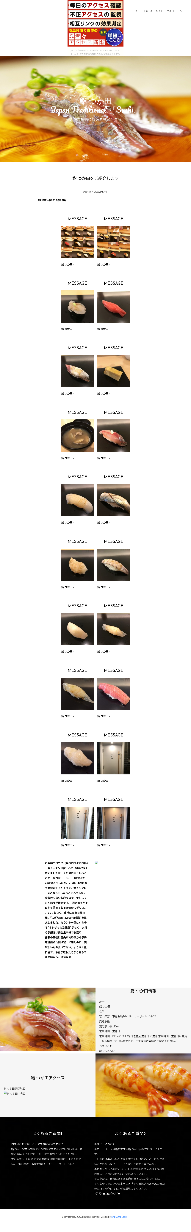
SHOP (159, 11)
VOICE (171, 11)
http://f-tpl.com (119, 1216)
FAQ (181, 11)
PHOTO (147, 11)
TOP (135, 11)
